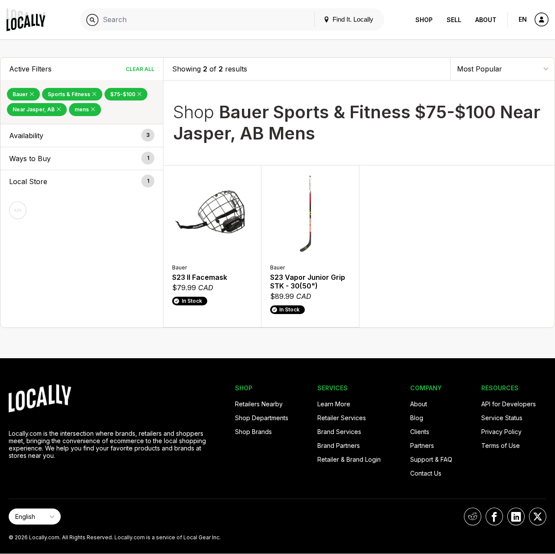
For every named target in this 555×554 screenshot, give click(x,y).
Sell (454, 19)
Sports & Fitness (69, 94)
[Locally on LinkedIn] (516, 516)
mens (82, 109)
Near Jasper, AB (34, 109)
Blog (416, 417)
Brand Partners (338, 445)
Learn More (333, 404)
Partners (422, 445)
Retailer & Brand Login (349, 459)
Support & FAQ (431, 459)
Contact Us (425, 473)
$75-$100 (123, 94)
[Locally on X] (537, 516)
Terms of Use (500, 445)
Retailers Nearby (259, 404)
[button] (81, 135)
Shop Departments (261, 417)
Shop (424, 19)
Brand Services (339, 431)
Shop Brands (253, 431)
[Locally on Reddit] (472, 516)
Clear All (140, 69)
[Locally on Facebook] (494, 516)
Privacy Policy (501, 431)
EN (523, 19)
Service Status (501, 417)
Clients (419, 431)
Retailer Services (341, 417)
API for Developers (508, 404)
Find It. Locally (352, 19)
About (485, 19)
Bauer (21, 94)
